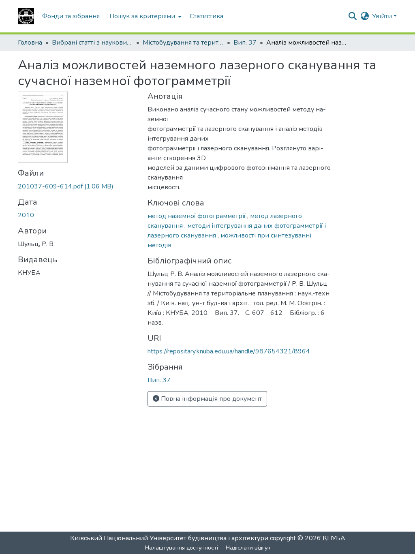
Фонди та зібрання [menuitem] (71, 16)
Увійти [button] (383, 16)
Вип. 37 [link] (245, 42)
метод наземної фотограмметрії (197, 216)
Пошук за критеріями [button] (142, 16)
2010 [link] (26, 215)
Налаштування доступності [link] (181, 548)
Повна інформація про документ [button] (210, 398)
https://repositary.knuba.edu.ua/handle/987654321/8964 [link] (229, 351)
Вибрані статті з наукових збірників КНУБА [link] (92, 42)
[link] (78, 186)
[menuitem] (145, 16)
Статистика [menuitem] (206, 16)
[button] (26, 16)
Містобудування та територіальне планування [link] (183, 42)
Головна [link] (30, 42)
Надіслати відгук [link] (248, 548)
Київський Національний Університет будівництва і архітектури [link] (169, 538)
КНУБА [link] (334, 538)
